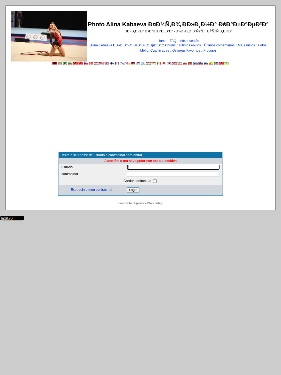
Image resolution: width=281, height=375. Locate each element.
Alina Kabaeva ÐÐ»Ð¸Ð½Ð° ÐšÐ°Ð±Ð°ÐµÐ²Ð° (125, 45)
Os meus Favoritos (186, 50)
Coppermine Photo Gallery (148, 203)
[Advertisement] (140, 110)
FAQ (173, 41)
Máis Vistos (246, 45)
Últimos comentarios (219, 45)
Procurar (209, 50)
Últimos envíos (190, 45)
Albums (170, 45)
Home (162, 41)
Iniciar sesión (189, 41)
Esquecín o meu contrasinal (91, 190)
